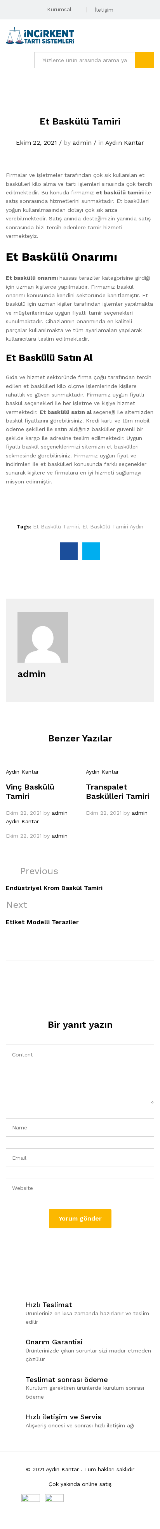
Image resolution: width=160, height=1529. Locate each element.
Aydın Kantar (124, 142)
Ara (144, 60)
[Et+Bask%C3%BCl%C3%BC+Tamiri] (91, 551)
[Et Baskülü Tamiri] (69, 551)
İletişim (104, 10)
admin (82, 142)
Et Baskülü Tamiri (56, 526)
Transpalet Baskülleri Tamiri (118, 791)
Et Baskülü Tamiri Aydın (112, 526)
